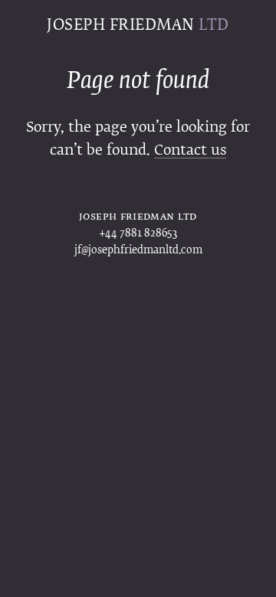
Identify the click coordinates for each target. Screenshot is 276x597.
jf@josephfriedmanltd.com (138, 251)
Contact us (190, 151)
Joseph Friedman (137, 25)
